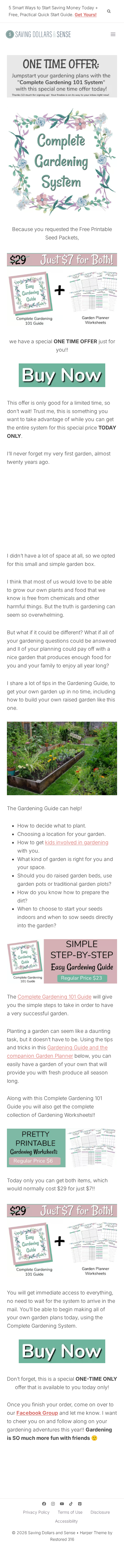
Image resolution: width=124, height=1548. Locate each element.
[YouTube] (62, 1504)
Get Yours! (86, 14)
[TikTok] (71, 1504)
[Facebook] (44, 1504)
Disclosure (100, 1512)
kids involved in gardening (76, 842)
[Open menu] (113, 34)
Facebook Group (37, 1413)
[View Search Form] (108, 11)
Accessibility (66, 1521)
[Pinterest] (80, 1504)
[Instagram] (53, 1504)
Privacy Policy (36, 1512)
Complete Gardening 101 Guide (54, 997)
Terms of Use (70, 1512)
